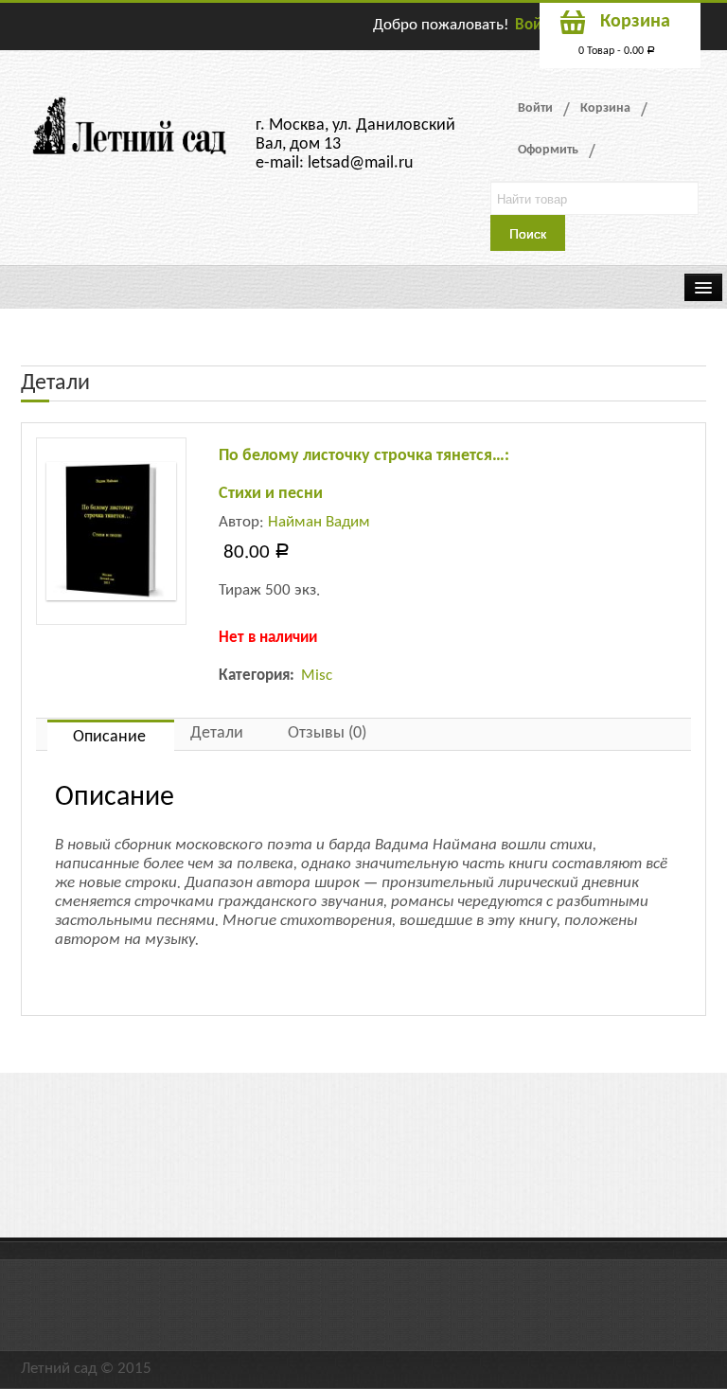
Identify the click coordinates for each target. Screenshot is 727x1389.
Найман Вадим (319, 522)
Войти (536, 25)
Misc (316, 676)
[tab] (110, 735)
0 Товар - (616, 51)
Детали (216, 733)
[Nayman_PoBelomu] (111, 531)
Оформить (548, 150)
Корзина (605, 108)
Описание (109, 737)
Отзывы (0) (327, 733)
